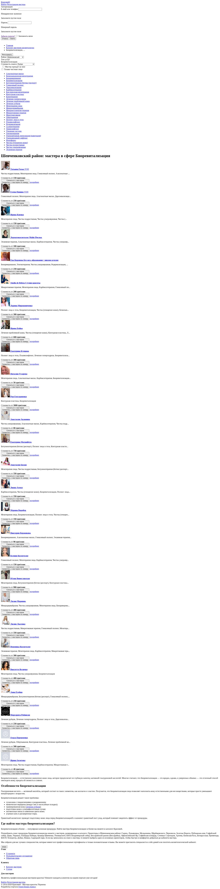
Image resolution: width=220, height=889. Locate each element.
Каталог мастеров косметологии (20, 48)
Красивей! (5, 2)
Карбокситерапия (13, 90)
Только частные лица (13, 69)
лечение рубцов (33, 807)
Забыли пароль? (8, 36)
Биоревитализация (14, 80)
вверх (4, 847)
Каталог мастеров (14, 867)
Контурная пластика (15, 94)
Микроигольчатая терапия (17, 110)
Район (3, 57)
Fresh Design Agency (27, 887)
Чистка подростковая (15, 145)
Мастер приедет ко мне (15, 67)
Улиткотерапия (12, 133)
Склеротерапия (12, 126)
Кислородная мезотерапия (17, 92)
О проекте (10, 853)
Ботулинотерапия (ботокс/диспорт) (21, 83)
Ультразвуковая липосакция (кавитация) (23, 136)
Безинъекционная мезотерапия (19, 76)
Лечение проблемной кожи (18, 101)
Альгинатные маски (15, 74)
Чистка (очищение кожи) (17, 143)
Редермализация (13, 124)
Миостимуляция (13, 115)
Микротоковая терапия (16, 113)
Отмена (5, 39)
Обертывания (12, 117)
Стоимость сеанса (9, 64)
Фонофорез (11, 140)
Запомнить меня (25, 36)
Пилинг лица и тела (15, 120)
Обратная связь (12, 858)
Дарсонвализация (13, 87)
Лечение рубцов (13, 103)
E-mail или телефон (9, 9)
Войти (4, 4)
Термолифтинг (12, 129)
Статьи (9, 869)
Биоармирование (13, 78)
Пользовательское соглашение (19, 856)
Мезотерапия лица (14, 106)
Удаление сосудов (14, 131)
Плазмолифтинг (13, 122)
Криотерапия (12, 97)
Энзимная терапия (14, 149)
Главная (9, 45)
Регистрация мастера (16, 4)
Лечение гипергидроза (16, 99)
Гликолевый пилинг (15, 85)
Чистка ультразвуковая (16, 147)
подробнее (34, 182)
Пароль (4, 22)
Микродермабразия (14, 108)
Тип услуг (5, 59)
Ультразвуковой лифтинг (17, 138)
